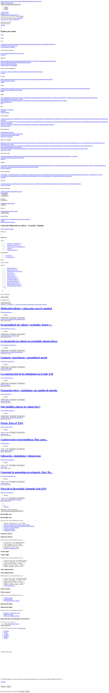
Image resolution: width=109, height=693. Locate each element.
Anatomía (3, 156)
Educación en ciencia (79, 143)
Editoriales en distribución (4, 195)
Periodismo (19, 90)
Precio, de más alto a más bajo (39, 304)
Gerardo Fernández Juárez (14, 285)
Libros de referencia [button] (6, 185)
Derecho (3, 88)
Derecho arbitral (54, 119)
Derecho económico (44, 121)
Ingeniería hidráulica (6, 62)
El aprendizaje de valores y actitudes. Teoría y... (26, 324)
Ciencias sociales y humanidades (16, 246)
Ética (37, 167)
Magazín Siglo (15, 219)
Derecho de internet (6, 121)
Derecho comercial (78, 119)
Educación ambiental (37, 143)
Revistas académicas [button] (6, 168)
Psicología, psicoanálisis (66, 176)
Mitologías (47, 100)
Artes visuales (43, 174)
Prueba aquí (20, 18)
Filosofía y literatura (94, 165)
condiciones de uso (14, 624)
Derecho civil (70, 119)
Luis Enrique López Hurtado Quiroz (15, 319)
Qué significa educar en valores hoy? (20, 406)
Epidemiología (24, 156)
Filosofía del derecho (6, 133)
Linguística (7, 90)
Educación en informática (91, 143)
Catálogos (16, 44)
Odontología (61, 156)
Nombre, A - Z (4, 304)
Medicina (31, 176)
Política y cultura (66, 97)
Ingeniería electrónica (50, 61)
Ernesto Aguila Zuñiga (6, 368)
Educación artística (47, 143)
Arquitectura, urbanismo (19, 174)
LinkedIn (6, 636)
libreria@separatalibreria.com (11, 548)
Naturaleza (50, 79)
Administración (25, 71)
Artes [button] (2, 38)
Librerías (3, 205)
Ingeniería (16, 176)
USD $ (6, 9)
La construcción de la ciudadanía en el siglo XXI (27, 373)
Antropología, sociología (7, 174)
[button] (5, 12)
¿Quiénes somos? (8, 598)
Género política (62, 88)
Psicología (9, 99)
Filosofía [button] (3, 159)
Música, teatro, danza (39, 176)
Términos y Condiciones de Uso (12, 613)
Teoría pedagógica (74, 148)
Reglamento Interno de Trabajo (11, 600)
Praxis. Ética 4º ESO (12, 423)
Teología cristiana (62, 100)
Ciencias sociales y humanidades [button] (9, 65)
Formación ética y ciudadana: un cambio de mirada (29, 390)
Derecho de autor (99, 119)
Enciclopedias (12, 191)
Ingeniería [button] (3, 55)
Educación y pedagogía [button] (6, 136)
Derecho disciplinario (33, 121)
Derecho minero (91, 121)
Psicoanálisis (4, 99)
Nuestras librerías (5, 211)
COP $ (6, 7)
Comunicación (37, 1)
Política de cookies (8, 614)
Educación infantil (23, 145)
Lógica (19, 167)
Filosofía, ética (87, 174)
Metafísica (24, 167)
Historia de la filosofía (6, 167)
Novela (43, 183)
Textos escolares (83, 148)
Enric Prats (10, 273)
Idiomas (8, 147)
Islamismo (3, 100)
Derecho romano (30, 124)
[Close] (1, 28)
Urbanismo (9, 102)
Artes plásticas (10, 44)
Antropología (32, 71)
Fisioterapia (38, 156)
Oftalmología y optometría (71, 156)
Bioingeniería (4, 61)
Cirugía (13, 156)
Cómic (2, 45)
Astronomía (4, 53)
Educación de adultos (69, 143)
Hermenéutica (102, 165)
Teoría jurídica (15, 135)
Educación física (15, 145)
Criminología (4, 119)
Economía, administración (72, 174)
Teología (56, 100)
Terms (21, 628)
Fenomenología (27, 165)
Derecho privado (7, 123)
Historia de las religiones (33, 100)
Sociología (87, 88)
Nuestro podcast (3, 221)
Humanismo (15, 167)
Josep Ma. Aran (5, 434)
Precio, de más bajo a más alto (24, 304)
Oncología (3, 157)
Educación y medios (63, 145)
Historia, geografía (9, 176)
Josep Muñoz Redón (13, 281)
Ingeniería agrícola (12, 61)
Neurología (50, 156)
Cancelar (3, 686)
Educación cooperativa (58, 143)
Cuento (14, 183)
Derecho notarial (99, 121)
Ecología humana (13, 79)
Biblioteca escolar (5, 143)
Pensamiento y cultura (50, 176)
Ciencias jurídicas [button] (5, 112)
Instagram (6, 635)
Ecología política (22, 79)
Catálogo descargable (9, 529)
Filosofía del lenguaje (75, 165)
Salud (55, 148)
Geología (16, 53)
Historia (3, 90)
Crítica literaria (4, 183)
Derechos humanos (13, 97)
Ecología (63, 174)
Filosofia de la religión (21, 100)
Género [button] (2, 82)
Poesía (7, 148)
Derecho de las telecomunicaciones (19, 121)
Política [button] (2, 91)
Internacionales (11, 203)
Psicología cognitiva (28, 148)
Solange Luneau (5, 483)
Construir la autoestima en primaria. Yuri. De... (26, 472)
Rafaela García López (13, 335)
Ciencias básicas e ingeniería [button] (8, 47)
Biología (9, 53)
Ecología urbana (30, 79)
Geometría (21, 53)
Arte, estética (28, 174)
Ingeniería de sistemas (39, 61)
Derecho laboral (74, 121)
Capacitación (13, 143)
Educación (81, 174)
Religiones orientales (11, 100)
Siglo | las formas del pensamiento (9, 1)
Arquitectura (4, 44)
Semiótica (29, 167)
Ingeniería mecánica (26, 62)
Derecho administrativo (24, 119)
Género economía (20, 88)
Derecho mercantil (82, 121)
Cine (20, 44)
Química (15, 64)
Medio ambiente (5, 79)
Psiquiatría (13, 157)
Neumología (44, 156)
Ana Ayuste (4, 467)
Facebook (6, 631)
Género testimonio (80, 88)
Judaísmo (42, 100)
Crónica (10, 183)
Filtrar (4, 297)
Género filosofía (38, 88)
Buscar (21, 16)
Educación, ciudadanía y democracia (21, 455)
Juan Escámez (4, 335)
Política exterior (58, 97)
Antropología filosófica (6, 165)
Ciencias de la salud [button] (6, 150)
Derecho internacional (64, 121)
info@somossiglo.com (9, 585)
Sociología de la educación (63, 148)
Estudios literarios (76, 183)
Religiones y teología (17, 99)
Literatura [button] (3, 177)
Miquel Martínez (12, 268)
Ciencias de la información (7, 71)
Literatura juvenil (32, 183)
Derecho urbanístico (49, 124)
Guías (7, 191)
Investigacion (43, 79)
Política (6, 132)
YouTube (6, 634)
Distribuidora (26, 1)
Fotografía (35, 44)
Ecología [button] (3, 73)
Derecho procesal (5, 124)
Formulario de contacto (9, 530)
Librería (32, 1)
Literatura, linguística (24, 176)
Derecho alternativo (35, 119)
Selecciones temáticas (24, 219)
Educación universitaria (52, 145)
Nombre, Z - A (12, 304)
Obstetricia (55, 156)
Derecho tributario (39, 124)
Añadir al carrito (5, 317)
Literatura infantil (23, 183)
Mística (52, 100)
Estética (30, 44)
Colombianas (4, 203)
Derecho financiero (54, 121)
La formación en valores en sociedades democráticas (29, 341)
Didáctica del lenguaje (26, 143)
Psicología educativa (38, 148)
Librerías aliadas (13, 211)
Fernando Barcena (12, 277)
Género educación (29, 88)
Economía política (22, 97)
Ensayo (17, 183)
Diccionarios (19, 191)
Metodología (13, 90)
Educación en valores (8, 144)
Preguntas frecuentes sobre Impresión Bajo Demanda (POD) (19, 526)
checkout (3, 25)
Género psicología (70, 88)
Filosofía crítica (44, 165)
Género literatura (54, 88)
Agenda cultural (4, 213)
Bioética (3, 109)
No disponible (10, 257)
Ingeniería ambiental (22, 61)
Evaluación (71, 145)
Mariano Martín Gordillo (14, 284)
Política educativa (13, 148)
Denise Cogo (11, 274)
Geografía (12, 81)
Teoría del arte (14, 45)
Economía (3, 81)
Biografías (3, 111)
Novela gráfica (68, 183)
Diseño (26, 44)
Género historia (46, 88)
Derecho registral (22, 124)
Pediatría (8, 157)
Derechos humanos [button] (5, 126)
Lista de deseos (21, 317)
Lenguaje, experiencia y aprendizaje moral (24, 357)
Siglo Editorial (4, 193)
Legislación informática (17, 133)
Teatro (50, 44)
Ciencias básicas (36, 174)
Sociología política (88, 97)
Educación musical (33, 145)
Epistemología (15, 165)
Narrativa (39, 183)
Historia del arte (42, 44)
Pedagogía (3, 148)
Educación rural (42, 145)
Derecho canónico (62, 119)
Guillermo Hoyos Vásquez (14, 271)
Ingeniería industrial (16, 62)
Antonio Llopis (11, 276)
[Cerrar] (1, 685)
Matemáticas (9, 64)
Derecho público (13, 124)
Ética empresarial (9, 109)
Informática (3, 64)
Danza (23, 44)
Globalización (39, 97)
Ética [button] (2, 103)
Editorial (20, 1)
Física (12, 53)
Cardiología (8, 156)
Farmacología (31, 156)
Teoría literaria (61, 183)
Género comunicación (10, 88)
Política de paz (50, 97)
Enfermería (18, 156)
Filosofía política (31, 97)
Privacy (15, 628)
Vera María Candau (13, 279)
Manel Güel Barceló (16, 499)
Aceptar (9, 686)
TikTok (6, 638)
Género (2, 176)
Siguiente (7, 506)
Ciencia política (4, 97)
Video (53, 44)
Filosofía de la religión (53, 165)
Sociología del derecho (6, 135)
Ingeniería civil (30, 61)
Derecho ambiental (45, 119)
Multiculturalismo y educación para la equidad (26, 308)
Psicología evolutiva (49, 148)
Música (47, 44)
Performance (7, 45)
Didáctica (18, 143)
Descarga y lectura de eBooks (11, 527)
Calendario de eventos (6, 219)
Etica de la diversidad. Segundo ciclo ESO (23, 488)
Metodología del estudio (16, 147)
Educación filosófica (6, 145)
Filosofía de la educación (80, 145)
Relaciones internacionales (77, 97)
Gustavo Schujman (5, 401)
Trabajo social (17, 71)
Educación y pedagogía (14, 243)
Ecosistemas (37, 79)
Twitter (5, 632)
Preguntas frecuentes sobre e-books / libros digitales (17, 524)
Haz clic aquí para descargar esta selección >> (12, 511)
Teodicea (34, 167)
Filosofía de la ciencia (96, 174)
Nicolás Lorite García (13, 282)
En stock (9, 255)
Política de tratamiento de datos (11, 616)
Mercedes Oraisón (12, 269)
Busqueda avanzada (10, 222)
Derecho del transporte (13, 119)
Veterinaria (21, 157)
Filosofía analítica (35, 165)
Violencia (95, 97)
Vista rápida (13, 317)
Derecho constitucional (89, 119)
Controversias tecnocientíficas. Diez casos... (24, 439)
